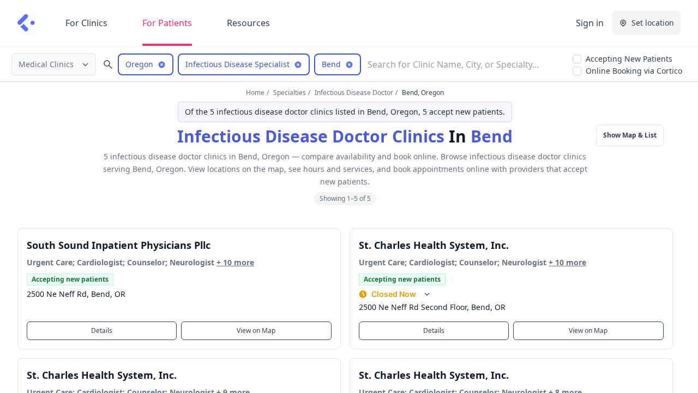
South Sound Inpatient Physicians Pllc (118, 245)
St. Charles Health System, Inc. (434, 245)
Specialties (289, 92)
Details (101, 330)
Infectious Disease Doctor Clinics (310, 136)
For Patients (167, 23)
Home (255, 92)
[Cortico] (26, 23)
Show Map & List (630, 135)
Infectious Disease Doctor (354, 92)
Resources (248, 23)
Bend (492, 136)
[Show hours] (427, 294)
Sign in (590, 23)
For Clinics (86, 23)
